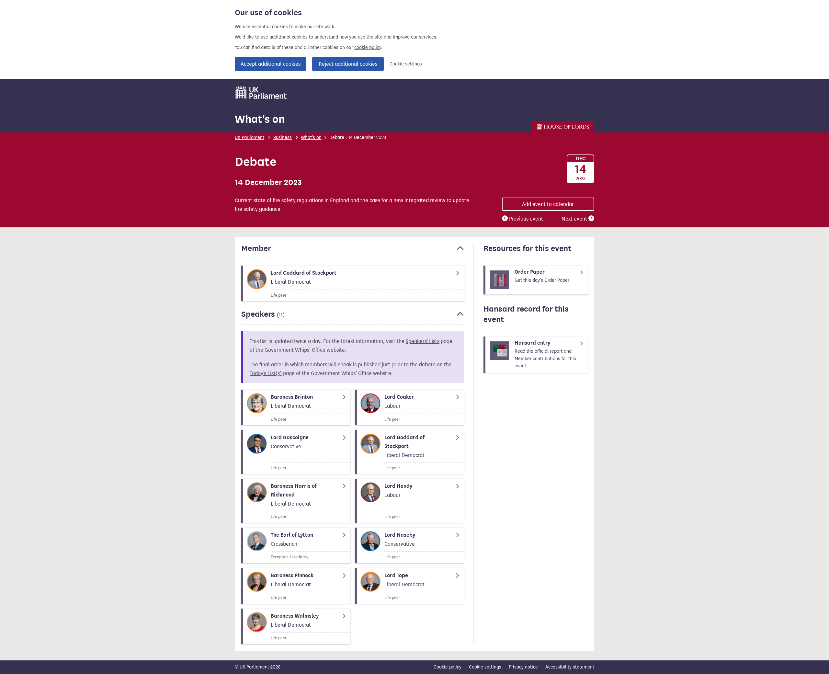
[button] (352, 251)
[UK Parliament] (261, 92)
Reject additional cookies (348, 64)
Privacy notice (523, 667)
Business (282, 137)
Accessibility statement (569, 667)
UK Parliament (249, 137)
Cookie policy (447, 667)
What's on (260, 119)
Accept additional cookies (271, 64)
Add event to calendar (548, 204)
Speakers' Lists (422, 341)
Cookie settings (406, 64)
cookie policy (367, 47)
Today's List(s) (266, 373)
